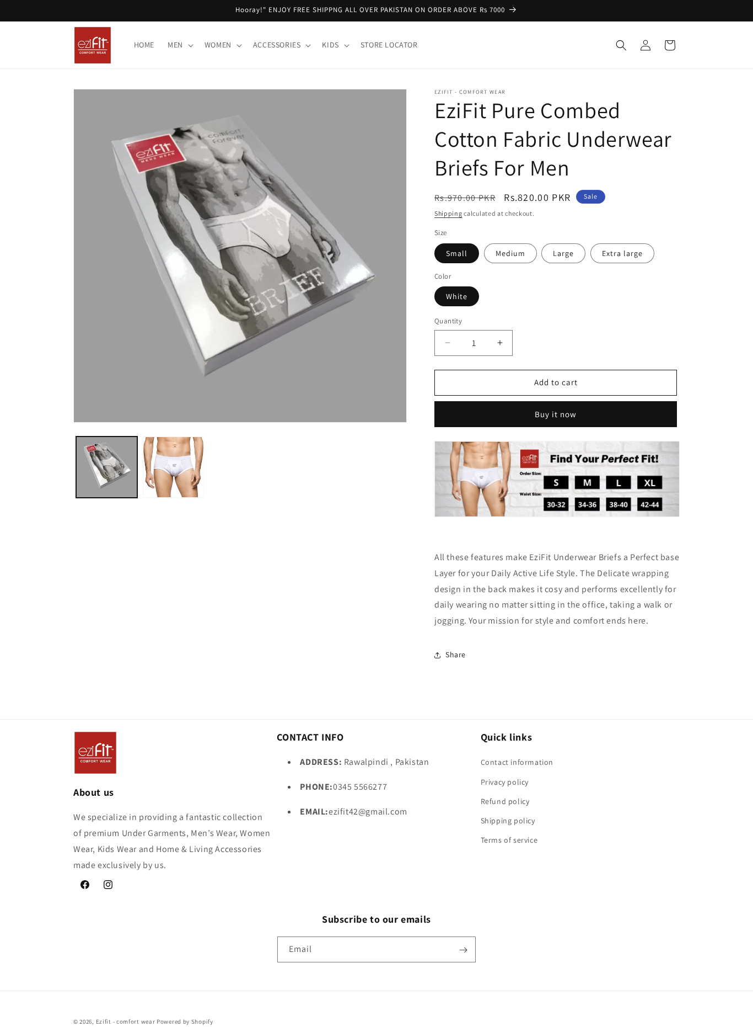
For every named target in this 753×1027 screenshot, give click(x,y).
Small (456, 253)
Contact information (517, 762)
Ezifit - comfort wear (125, 1021)
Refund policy (505, 801)
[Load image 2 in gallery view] (173, 467)
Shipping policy (508, 821)
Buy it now (556, 414)
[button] (179, 44)
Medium (510, 253)
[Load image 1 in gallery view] (106, 467)
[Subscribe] (463, 950)
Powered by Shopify (185, 1021)
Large (563, 253)
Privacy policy (505, 781)
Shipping (448, 213)
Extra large (622, 253)
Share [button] (455, 654)
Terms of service (509, 840)
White (456, 296)
